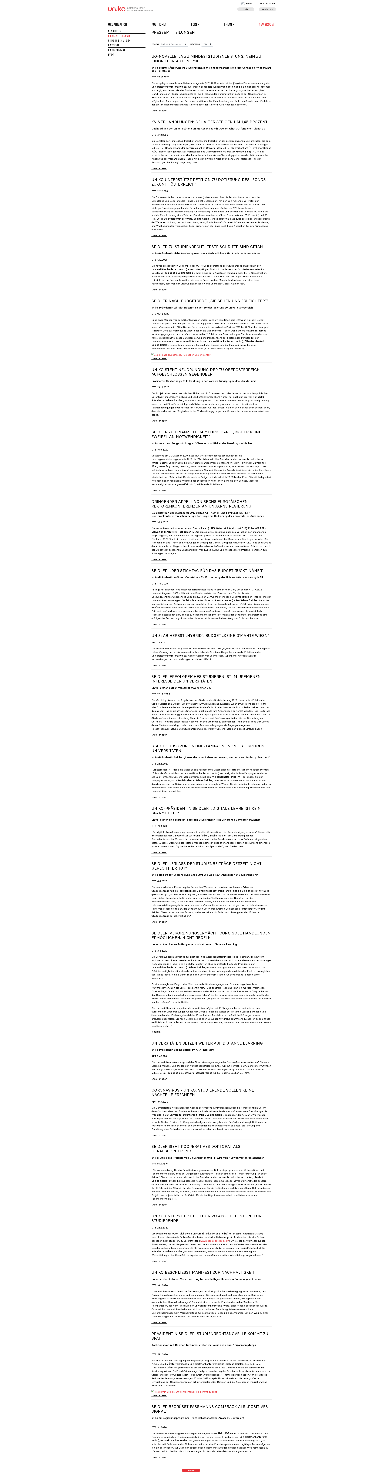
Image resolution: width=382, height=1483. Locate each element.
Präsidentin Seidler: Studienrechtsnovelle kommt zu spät (209, 1336)
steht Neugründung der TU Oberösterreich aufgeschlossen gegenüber (205, 372)
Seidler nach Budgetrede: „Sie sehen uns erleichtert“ (209, 301)
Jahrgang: (195, 43)
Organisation (117, 24)
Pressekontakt (116, 50)
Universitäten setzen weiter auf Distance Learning (207, 1043)
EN (272, 3)
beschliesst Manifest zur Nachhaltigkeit (203, 1272)
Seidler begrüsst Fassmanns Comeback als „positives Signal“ (209, 1409)
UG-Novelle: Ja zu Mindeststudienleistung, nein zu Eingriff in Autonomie (206, 58)
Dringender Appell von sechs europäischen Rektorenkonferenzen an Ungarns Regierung (201, 504)
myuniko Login (267, 9)
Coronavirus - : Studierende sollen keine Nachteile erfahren (202, 1092)
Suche (246, 9)
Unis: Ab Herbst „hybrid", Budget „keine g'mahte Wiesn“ (210, 635)
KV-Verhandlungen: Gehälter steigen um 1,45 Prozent (209, 121)
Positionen (159, 24)
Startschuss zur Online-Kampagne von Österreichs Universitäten (207, 748)
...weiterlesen (159, 110)
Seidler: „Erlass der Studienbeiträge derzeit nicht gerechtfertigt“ (206, 866)
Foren (195, 24)
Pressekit (113, 45)
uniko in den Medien (119, 40)
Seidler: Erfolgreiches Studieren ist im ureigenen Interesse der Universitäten (206, 679)
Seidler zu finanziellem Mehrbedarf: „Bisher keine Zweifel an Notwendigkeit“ (206, 434)
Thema (155, 43)
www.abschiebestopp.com (214, 1240)
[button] (145, 31)
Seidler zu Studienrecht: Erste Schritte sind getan (207, 246)
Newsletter (114, 31)
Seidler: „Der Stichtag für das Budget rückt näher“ (207, 570)
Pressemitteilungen (119, 36)
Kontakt (191, 1470)
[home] (130, 8)
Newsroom (266, 24)
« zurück (156, 1031)
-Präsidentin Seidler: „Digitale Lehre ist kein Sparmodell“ (206, 810)
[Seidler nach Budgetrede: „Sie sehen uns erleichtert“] (181, 354)
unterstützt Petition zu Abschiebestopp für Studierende (206, 1218)
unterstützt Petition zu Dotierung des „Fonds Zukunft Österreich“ (208, 182)
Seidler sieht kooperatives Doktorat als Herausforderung (195, 1148)
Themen (229, 24)
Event (111, 54)
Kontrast (249, 3)
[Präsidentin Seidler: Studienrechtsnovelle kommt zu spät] (184, 1391)
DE (263, 3)
